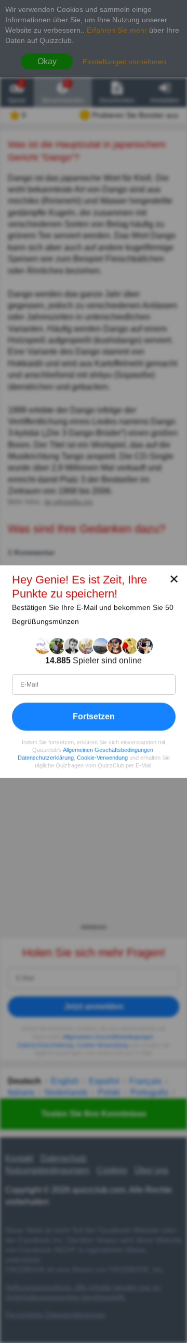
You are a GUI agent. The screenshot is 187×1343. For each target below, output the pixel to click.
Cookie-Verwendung (102, 757)
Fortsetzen (94, 716)
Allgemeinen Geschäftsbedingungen (108, 750)
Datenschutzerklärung (46, 757)
